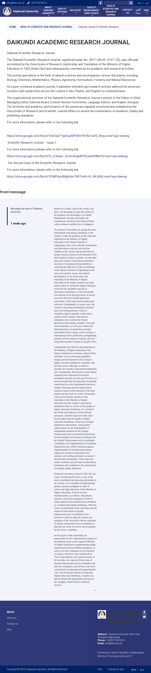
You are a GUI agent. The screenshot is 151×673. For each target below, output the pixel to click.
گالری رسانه (138, 11)
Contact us (127, 11)
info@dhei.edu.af (15, 2)
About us (11, 617)
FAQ (100, 669)
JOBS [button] (146, 10)
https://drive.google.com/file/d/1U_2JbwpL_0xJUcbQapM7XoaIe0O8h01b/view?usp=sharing (67, 156)
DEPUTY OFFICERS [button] (62, 10)
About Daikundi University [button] (48, 10)
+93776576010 (39, 2)
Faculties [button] (75, 10)
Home (12, 26)
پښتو (139, 3)
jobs (9, 629)
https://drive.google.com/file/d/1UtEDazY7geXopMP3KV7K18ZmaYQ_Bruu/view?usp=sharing (68, 136)
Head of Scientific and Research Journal (46, 26)
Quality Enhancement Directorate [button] (91, 10)
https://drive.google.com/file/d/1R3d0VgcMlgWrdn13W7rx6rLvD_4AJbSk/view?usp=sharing (67, 176)
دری (147, 3)
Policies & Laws (116, 669)
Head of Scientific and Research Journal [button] (111, 11)
